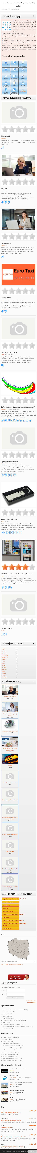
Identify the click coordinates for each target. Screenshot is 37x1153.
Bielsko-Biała (5, 655)
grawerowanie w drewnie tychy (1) (11, 1052)
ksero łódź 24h (6, 908)
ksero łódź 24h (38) (7, 1016)
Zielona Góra (5, 657)
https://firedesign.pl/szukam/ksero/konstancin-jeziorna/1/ (11, 924)
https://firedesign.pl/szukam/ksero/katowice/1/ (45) (15, 1009)
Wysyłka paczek (10, 851)
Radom (3, 659)
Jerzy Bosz (4, 189)
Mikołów (3, 463)
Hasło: (3, 994)
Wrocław (4, 652)
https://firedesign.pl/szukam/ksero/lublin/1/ (11, 914)
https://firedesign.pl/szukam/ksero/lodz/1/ (11, 920)
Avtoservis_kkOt (5, 136)
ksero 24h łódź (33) (7, 1022)
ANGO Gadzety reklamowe (9, 519)
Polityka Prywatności (26, 1151)
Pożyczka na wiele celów (10, 696)
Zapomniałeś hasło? (31, 1000)
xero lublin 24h (6, 905)
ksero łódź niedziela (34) (9, 1018)
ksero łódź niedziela (8, 911)
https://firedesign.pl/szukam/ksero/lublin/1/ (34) (14, 1020)
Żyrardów (3, 576)
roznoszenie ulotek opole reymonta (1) (12, 1048)
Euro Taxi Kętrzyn (6, 298)
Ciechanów (3, 138)
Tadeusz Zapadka (6, 243)
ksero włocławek (7, 928)
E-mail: (3, 990)
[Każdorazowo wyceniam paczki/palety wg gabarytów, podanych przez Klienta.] (10, 849)
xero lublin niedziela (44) (9, 1012)
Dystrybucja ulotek (6, 628)
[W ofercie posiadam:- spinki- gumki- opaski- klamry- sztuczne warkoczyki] (10, 781)
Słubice (11, 1092)
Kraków (3, 650)
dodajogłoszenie (23, 91)
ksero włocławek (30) (8, 1028)
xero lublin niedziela (8, 902)
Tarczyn (3, 630)
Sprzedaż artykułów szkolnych (9, 800)
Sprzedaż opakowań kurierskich (10, 834)
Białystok (4, 667)
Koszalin (4, 673)
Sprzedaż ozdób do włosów (10, 782)
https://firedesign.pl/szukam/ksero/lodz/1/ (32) (14, 1024)
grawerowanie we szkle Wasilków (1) (12, 1043)
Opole (3, 671)
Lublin (3, 661)
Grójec (2, 354)
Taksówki (9, 765)
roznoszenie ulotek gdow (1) (10, 1056)
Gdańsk (4, 675)
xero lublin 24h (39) (7, 1014)
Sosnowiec (4, 669)
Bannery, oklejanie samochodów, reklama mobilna (21, 1082)
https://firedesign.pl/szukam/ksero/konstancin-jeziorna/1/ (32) (18, 1026)
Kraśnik (3, 245)
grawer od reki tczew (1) (8, 1041)
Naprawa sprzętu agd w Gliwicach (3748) (13, 1060)
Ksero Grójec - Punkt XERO (9, 352)
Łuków (2, 521)
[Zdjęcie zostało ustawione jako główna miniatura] (10, 729)
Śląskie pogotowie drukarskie (9, 462)
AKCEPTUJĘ (32, 1151)
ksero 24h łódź (6, 917)
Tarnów (3, 665)
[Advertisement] (18, 970)
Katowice (4, 648)
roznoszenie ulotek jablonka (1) (10, 1054)
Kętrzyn (3, 300)
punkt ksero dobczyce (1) (9, 1050)
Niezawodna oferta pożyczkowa (10, 731)
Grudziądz (4, 677)
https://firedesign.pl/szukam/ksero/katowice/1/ (11, 899)
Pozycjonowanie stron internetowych (18, 1069)
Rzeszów (22, 1146)
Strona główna (4, 9)
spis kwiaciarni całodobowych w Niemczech (12, 964)
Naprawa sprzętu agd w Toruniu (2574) (12, 1058)
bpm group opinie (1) (8, 1039)
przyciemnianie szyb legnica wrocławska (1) (13, 1045)
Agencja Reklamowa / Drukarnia (16, 1090)
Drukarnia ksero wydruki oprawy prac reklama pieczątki (18, 407)
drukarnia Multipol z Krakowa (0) (11, 1037)
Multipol (11, 1097)
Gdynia (3, 663)
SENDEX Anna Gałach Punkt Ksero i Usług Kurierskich (16, 574)
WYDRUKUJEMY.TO (13, 1076)
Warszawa (3, 191)
